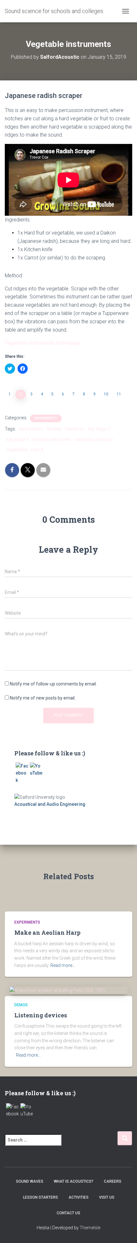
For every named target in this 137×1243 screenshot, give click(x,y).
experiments (45, 418)
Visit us (106, 1197)
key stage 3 (17, 439)
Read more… (62, 965)
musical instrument (51, 439)
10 (106, 394)
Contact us (68, 1213)
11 (119, 394)
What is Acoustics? (73, 1181)
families (54, 428)
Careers (112, 1181)
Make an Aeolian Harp (47, 932)
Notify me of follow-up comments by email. (53, 683)
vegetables (17, 449)
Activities (78, 1197)
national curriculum (93, 439)
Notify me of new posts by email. (43, 697)
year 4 (37, 449)
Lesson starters (40, 1197)
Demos (21, 1005)
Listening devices (40, 1015)
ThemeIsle (90, 1227)
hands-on (75, 428)
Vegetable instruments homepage (43, 343)
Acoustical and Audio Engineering (49, 804)
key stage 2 (99, 428)
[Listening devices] (58, 989)
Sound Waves (29, 1181)
